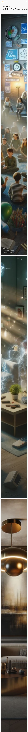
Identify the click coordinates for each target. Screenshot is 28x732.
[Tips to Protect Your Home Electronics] (14, 377)
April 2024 (6, 248)
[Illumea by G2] (6, 1)
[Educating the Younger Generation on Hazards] (14, 134)
